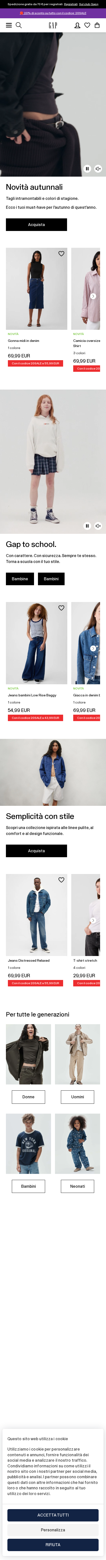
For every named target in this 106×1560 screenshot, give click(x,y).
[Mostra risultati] (19, 25)
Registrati (71, 4)
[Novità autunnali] (53, 134)
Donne (28, 1097)
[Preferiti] (87, 25)
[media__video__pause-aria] (87, 169)
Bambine (20, 579)
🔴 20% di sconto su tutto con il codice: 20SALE (53, 13)
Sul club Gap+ (89, 4)
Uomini (77, 1097)
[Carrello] (97, 25)
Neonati (77, 1186)
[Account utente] (77, 25)
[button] (93, 296)
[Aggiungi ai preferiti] (61, 254)
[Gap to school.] (53, 490)
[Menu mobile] (9, 25)
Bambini (51, 579)
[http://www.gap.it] (53, 25)
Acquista (36, 224)
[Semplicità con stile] (53, 801)
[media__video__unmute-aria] (98, 169)
